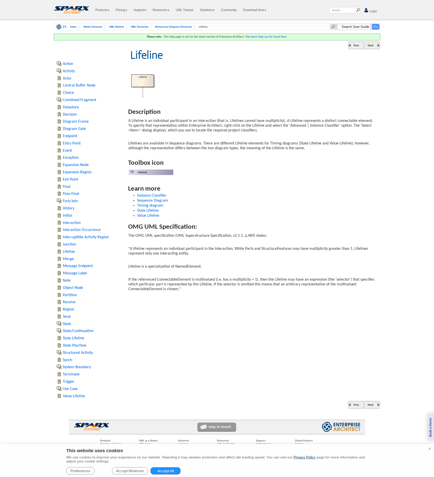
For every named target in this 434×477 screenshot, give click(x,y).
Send (67, 317)
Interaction (72, 223)
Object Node (73, 288)
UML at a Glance (148, 440)
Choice (68, 93)
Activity (69, 71)
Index (73, 26)
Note (67, 281)
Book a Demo (430, 427)
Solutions (206, 10)
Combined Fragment (79, 100)
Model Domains (93, 26)
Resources (160, 10)
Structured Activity (78, 353)
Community (229, 10)
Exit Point (70, 180)
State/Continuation (78, 331)
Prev (356, 45)
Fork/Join (70, 201)
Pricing (121, 10)
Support (139, 10)
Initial (67, 216)
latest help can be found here (268, 36)
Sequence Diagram (152, 201)
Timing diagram (150, 206)
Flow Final (71, 194)
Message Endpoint (78, 266)
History (68, 208)
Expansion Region (77, 172)
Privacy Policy (304, 457)
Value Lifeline (148, 216)
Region (68, 309)
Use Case (70, 389)
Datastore (71, 107)
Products (101, 10)
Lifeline (69, 252)
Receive (69, 302)
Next (370, 45)
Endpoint (70, 136)
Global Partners (304, 440)
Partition (70, 295)
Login (372, 11)
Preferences (80, 471)
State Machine (74, 346)
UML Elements (139, 26)
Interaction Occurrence (82, 230)
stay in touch (219, 427)
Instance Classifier (152, 196)
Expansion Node (76, 165)
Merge (68, 259)
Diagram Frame (76, 122)
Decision (70, 115)
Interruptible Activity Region (86, 237)
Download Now (254, 10)
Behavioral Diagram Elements (173, 26)
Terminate (71, 374)
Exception (71, 158)
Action (68, 64)
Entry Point (72, 143)
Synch (67, 360)
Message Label (75, 273)
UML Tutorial (184, 10)
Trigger (69, 382)
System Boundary (77, 367)
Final (67, 187)
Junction (69, 245)
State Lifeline (147, 211)
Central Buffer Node (79, 86)
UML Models (116, 26)
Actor (67, 78)
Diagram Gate (74, 129)
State (67, 324)
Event (67, 151)
